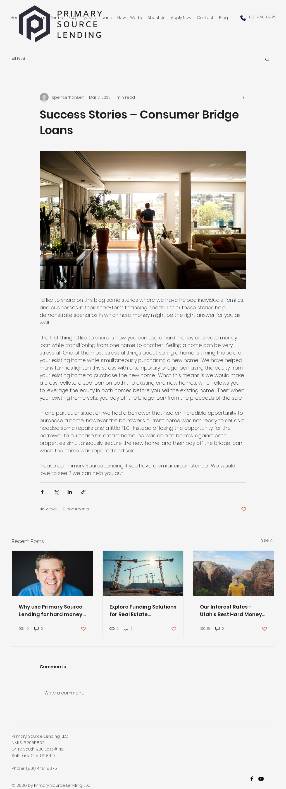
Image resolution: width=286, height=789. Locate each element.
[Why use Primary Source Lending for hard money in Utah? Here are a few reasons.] (52, 573)
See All (267, 540)
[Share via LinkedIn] (69, 491)
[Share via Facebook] (42, 491)
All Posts (20, 59)
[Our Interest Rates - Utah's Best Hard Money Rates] (233, 573)
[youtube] (261, 779)
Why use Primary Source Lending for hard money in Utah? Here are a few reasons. (50, 610)
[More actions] (243, 97)
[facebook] (252, 779)
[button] (267, 59)
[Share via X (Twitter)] (56, 491)
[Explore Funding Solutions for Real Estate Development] (143, 573)
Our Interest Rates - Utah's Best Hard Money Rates (231, 610)
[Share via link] (83, 491)
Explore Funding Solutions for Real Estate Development (143, 610)
